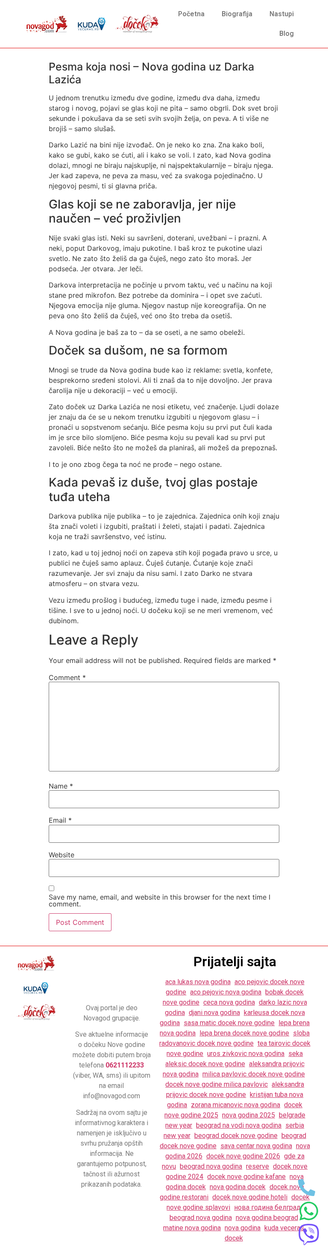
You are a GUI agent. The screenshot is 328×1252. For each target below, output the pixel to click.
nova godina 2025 (248, 1115)
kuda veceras (284, 1228)
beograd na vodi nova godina (238, 1125)
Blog (286, 33)
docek (234, 1238)
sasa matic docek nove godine (229, 1023)
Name (61, 786)
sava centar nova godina (256, 1146)
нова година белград (267, 1207)
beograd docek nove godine (236, 1136)
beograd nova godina (211, 1166)
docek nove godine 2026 (243, 1156)
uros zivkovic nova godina (245, 1054)
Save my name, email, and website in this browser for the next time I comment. (159, 900)
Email (60, 820)
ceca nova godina (229, 1002)
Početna (191, 14)
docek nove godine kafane (246, 1177)
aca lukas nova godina (198, 982)
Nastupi (281, 14)
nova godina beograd (267, 1218)
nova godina (243, 1228)
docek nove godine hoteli (249, 1197)
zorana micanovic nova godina (235, 1105)
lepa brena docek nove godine (244, 1033)
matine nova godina (192, 1228)
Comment (67, 677)
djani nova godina (214, 1013)
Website (61, 854)
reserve (257, 1166)
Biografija (237, 14)
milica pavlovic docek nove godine (253, 1074)
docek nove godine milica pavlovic (216, 1084)
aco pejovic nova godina (225, 992)
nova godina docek (238, 1187)
